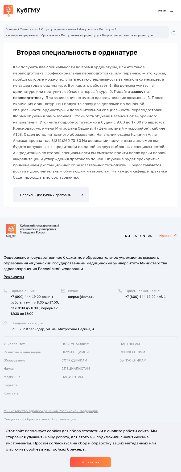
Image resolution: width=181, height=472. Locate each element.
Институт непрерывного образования (31, 35)
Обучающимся (75, 352)
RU (127, 236)
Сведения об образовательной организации (40, 419)
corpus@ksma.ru (81, 297)
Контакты (11, 393)
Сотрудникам (74, 360)
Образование (14, 360)
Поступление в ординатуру (80, 35)
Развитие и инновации (22, 352)
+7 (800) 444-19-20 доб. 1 (145, 297)
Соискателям (132, 352)
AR (150, 236)
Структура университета (58, 29)
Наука (9, 368)
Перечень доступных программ (45, 195)
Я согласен (90, 462)
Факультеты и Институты (96, 29)
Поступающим (76, 344)
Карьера (10, 385)
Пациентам (72, 377)
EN (135, 236)
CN (142, 236)
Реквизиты (14, 276)
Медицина (12, 377)
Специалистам (76, 368)
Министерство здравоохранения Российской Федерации (51, 411)
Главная (11, 29)
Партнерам (129, 344)
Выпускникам (132, 360)
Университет (29, 29)
